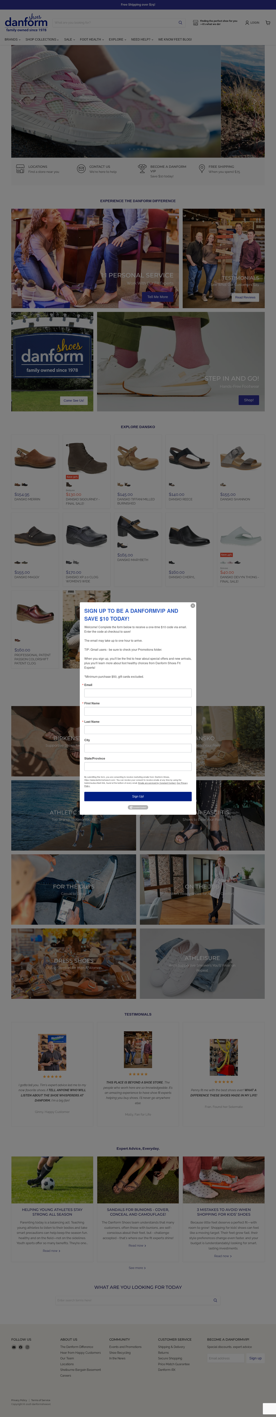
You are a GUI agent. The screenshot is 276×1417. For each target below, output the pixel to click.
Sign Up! (138, 796)
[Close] (193, 605)
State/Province (94, 758)
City (87, 740)
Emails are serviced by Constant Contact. (157, 782)
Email (88, 684)
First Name (92, 703)
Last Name (92, 721)
